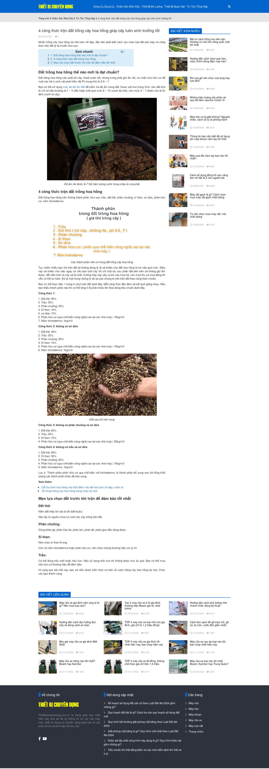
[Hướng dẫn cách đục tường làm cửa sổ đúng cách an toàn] (47, 627)
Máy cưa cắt (196, 726)
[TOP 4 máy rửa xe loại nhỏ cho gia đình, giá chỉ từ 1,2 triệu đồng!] (113, 627)
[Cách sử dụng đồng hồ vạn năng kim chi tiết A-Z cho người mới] (178, 180)
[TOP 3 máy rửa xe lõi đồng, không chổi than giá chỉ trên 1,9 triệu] (113, 666)
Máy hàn (194, 709)
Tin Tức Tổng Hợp (197, 6)
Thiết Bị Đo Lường (151, 6)
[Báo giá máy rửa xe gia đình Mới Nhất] (47, 647)
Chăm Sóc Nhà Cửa (128, 6)
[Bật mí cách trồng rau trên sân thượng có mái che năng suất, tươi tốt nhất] (178, 44)
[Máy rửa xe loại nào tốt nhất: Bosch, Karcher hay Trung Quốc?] (178, 666)
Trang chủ (43, 18)
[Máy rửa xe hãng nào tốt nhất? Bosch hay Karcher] (47, 666)
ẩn (122, 51)
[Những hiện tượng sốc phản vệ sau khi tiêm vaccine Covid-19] (178, 102)
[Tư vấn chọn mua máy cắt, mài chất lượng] (178, 219)
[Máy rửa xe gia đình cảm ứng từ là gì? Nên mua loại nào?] (47, 608)
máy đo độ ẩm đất (74, 87)
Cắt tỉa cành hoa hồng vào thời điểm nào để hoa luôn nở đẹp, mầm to (82, 487)
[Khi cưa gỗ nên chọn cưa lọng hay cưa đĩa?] (178, 83)
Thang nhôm (196, 731)
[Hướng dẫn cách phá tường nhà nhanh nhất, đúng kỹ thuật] (178, 608)
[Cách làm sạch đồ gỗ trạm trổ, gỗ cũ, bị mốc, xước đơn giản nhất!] (178, 627)
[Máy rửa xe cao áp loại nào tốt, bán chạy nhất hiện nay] (178, 647)
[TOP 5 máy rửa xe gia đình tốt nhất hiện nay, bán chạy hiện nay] (113, 647)
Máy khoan (195, 714)
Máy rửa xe (195, 720)
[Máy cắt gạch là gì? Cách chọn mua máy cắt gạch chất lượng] (178, 200)
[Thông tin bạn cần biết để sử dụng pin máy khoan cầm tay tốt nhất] (178, 141)
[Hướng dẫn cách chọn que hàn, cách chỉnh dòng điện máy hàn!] (178, 64)
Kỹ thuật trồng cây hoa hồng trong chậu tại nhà (69, 491)
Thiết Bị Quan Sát (174, 6)
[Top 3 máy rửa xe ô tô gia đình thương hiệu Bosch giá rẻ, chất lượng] (113, 608)
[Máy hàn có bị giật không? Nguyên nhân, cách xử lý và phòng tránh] (178, 122)
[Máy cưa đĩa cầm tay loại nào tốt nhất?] (178, 161)
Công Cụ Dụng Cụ (104, 6)
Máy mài (194, 703)
